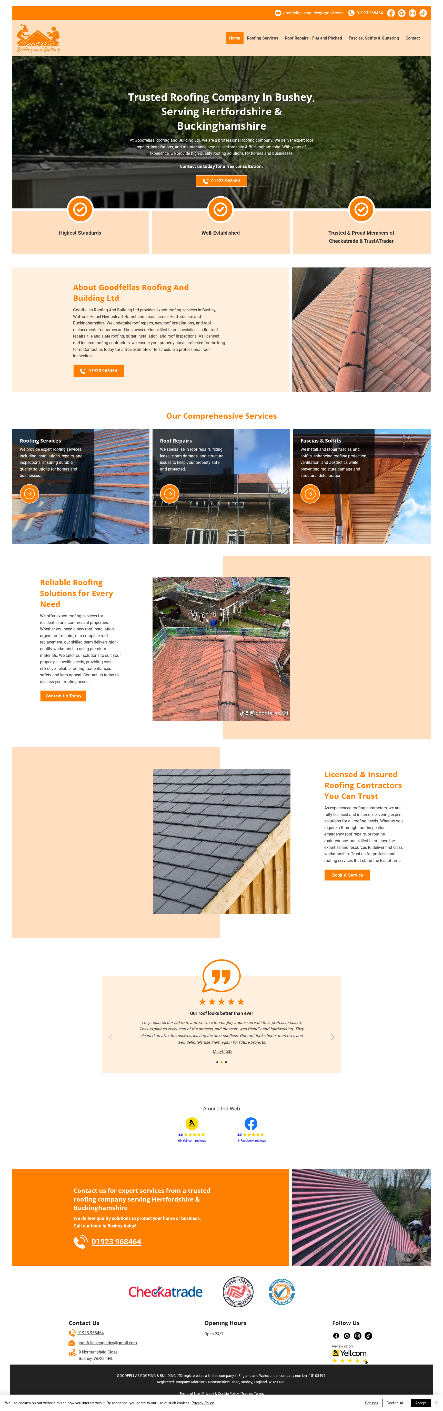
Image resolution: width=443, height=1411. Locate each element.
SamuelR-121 (222, 1045)
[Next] (332, 1037)
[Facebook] (391, 13)
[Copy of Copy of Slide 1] (217, 1062)
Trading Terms (252, 1393)
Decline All (395, 1402)
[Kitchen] (29, 494)
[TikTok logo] (423, 13)
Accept (420, 1402)
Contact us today (197, 166)
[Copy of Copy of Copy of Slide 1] (222, 1062)
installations (162, 147)
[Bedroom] (310, 494)
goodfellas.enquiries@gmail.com (107, 1342)
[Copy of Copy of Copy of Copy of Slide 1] (226, 1062)
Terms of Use (189, 1393)
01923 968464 (90, 1332)
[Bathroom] (169, 494)
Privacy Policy (203, 1402)
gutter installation (142, 336)
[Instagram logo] (412, 13)
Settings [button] (371, 1402)
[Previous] (110, 1037)
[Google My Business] (402, 13)
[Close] (437, 1403)
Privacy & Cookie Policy (220, 1393)
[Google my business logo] (347, 1336)
